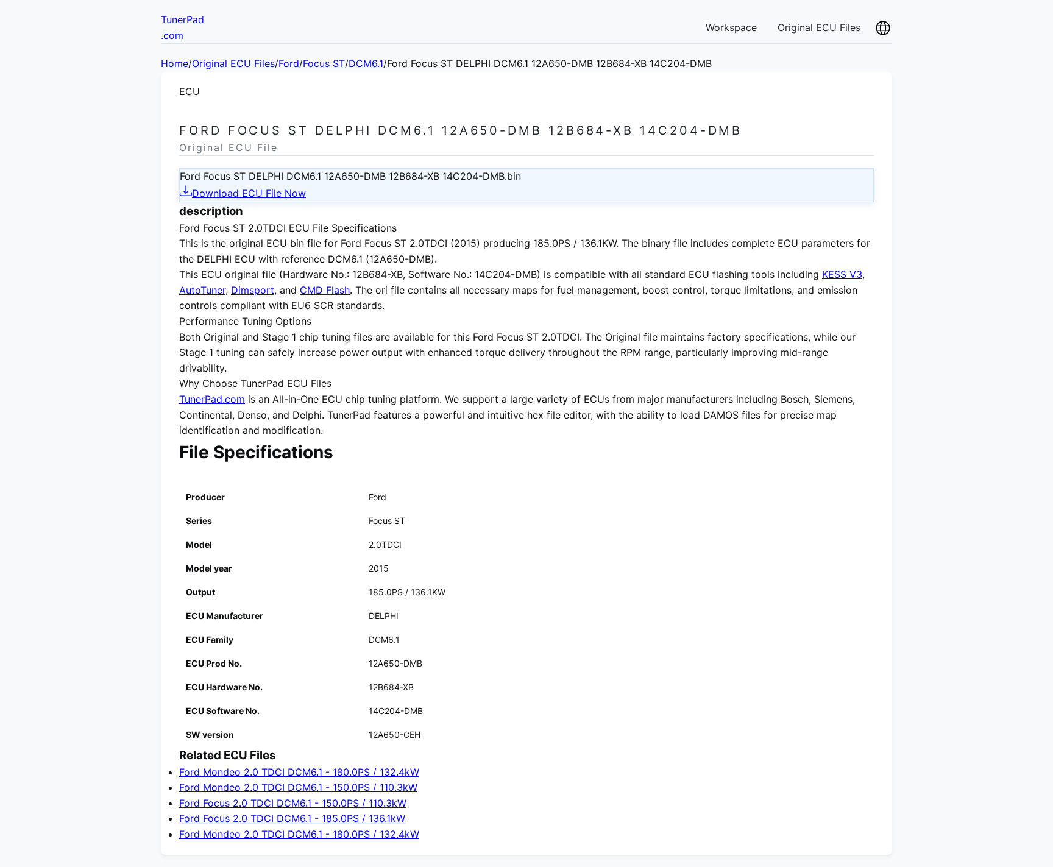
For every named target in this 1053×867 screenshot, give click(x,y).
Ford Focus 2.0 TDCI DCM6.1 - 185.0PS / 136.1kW (292, 818)
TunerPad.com (212, 399)
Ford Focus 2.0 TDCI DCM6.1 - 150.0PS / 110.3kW (292, 803)
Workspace (731, 27)
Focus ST (324, 63)
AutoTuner (202, 290)
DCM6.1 (366, 63)
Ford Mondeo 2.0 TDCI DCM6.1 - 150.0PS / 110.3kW (298, 787)
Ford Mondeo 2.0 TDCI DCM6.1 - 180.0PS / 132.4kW (299, 772)
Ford (288, 63)
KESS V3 (842, 274)
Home (174, 63)
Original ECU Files (819, 27)
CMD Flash (325, 290)
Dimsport (252, 290)
